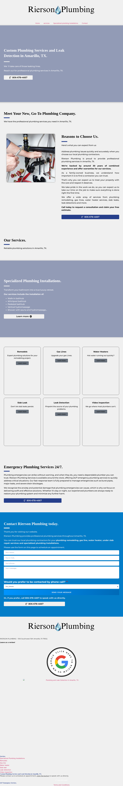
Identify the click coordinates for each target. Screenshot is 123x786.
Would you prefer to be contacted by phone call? (35, 581)
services (46, 23)
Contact (85, 23)
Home (37, 23)
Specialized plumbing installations (65, 23)
